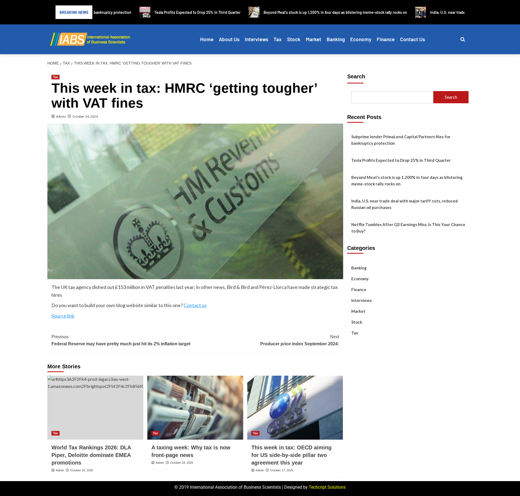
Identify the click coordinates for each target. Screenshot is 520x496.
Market (313, 39)
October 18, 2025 (181, 462)
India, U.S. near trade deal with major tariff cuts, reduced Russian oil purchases (404, 204)
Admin (61, 116)
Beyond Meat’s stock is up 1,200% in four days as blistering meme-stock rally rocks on (407, 180)
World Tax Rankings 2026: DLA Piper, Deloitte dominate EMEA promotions (91, 455)
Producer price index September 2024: (299, 340)
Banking (336, 39)
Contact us (195, 305)
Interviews (256, 39)
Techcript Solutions (327, 487)
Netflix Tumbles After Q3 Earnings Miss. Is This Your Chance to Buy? (408, 227)
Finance (386, 39)
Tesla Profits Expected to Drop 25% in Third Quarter (401, 160)
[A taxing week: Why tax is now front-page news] (195, 408)
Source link (62, 316)
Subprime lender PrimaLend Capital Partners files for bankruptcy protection (400, 140)
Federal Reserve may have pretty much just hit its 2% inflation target (120, 340)
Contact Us (412, 39)
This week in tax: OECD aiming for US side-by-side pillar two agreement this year (291, 455)
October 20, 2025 (81, 470)
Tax (278, 39)
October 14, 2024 (85, 116)
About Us (229, 39)
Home (206, 39)
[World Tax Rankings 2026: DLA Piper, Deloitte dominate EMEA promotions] (95, 408)
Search (356, 76)
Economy (360, 39)
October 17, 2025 (281, 470)
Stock (293, 39)
